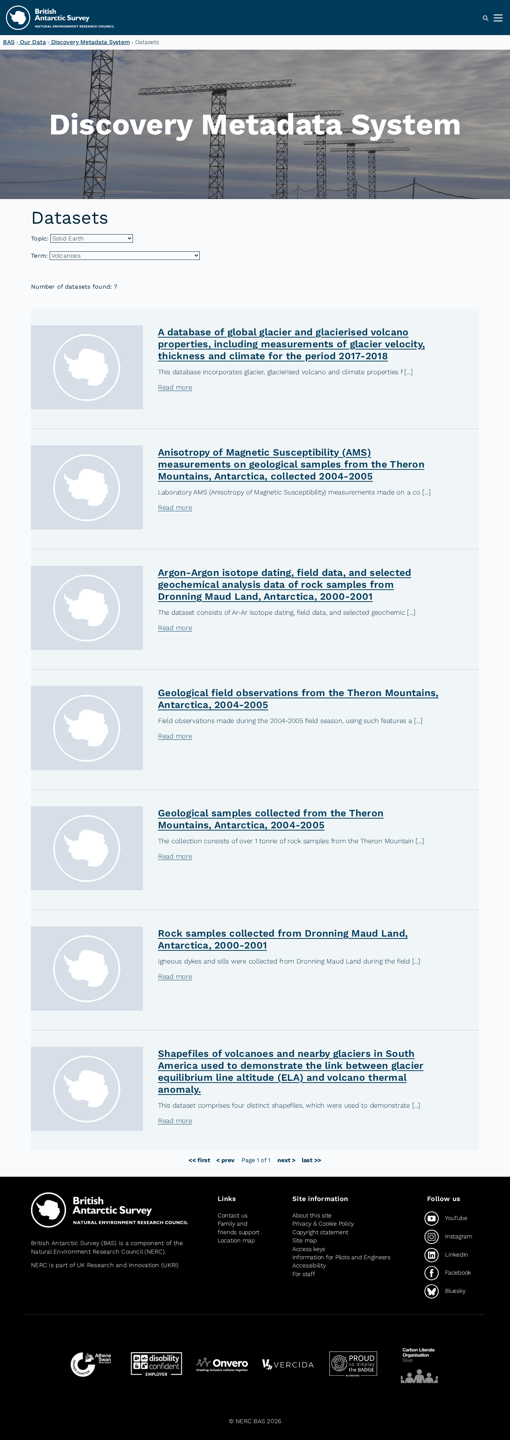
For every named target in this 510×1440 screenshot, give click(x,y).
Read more (175, 387)
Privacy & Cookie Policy (323, 1223)
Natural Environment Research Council (87, 1251)
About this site (312, 1215)
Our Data (32, 42)
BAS (9, 42)
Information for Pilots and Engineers (341, 1257)
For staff (303, 1274)
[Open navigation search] (485, 18)
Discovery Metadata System (89, 42)
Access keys (308, 1249)
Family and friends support (238, 1227)
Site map (304, 1240)
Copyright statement (320, 1232)
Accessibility (309, 1265)
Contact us (232, 1215)
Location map (236, 1240)
